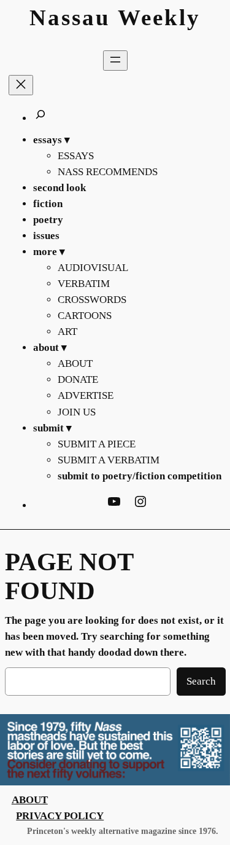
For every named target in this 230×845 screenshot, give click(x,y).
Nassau (69, 17)
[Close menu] (21, 85)
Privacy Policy (60, 816)
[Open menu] (115, 60)
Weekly (159, 17)
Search (201, 681)
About (30, 800)
